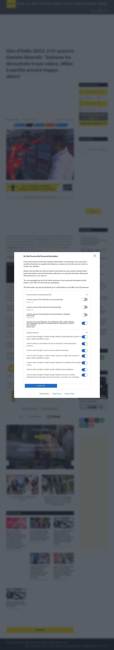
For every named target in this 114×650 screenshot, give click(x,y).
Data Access (57, 394)
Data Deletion (44, 394)
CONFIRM (41, 386)
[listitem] (57, 294)
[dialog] (57, 325)
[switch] (85, 299)
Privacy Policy (69, 394)
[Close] (95, 256)
